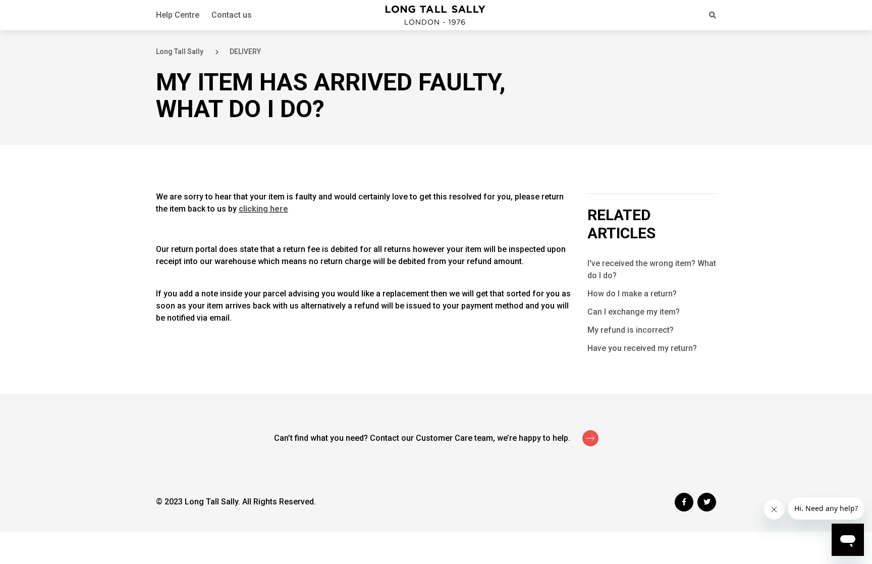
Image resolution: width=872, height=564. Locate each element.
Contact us (231, 15)
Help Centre (177, 15)
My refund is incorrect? (630, 330)
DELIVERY (245, 51)
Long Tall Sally (179, 51)
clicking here (263, 209)
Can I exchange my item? (633, 312)
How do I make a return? (632, 293)
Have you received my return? (642, 348)
